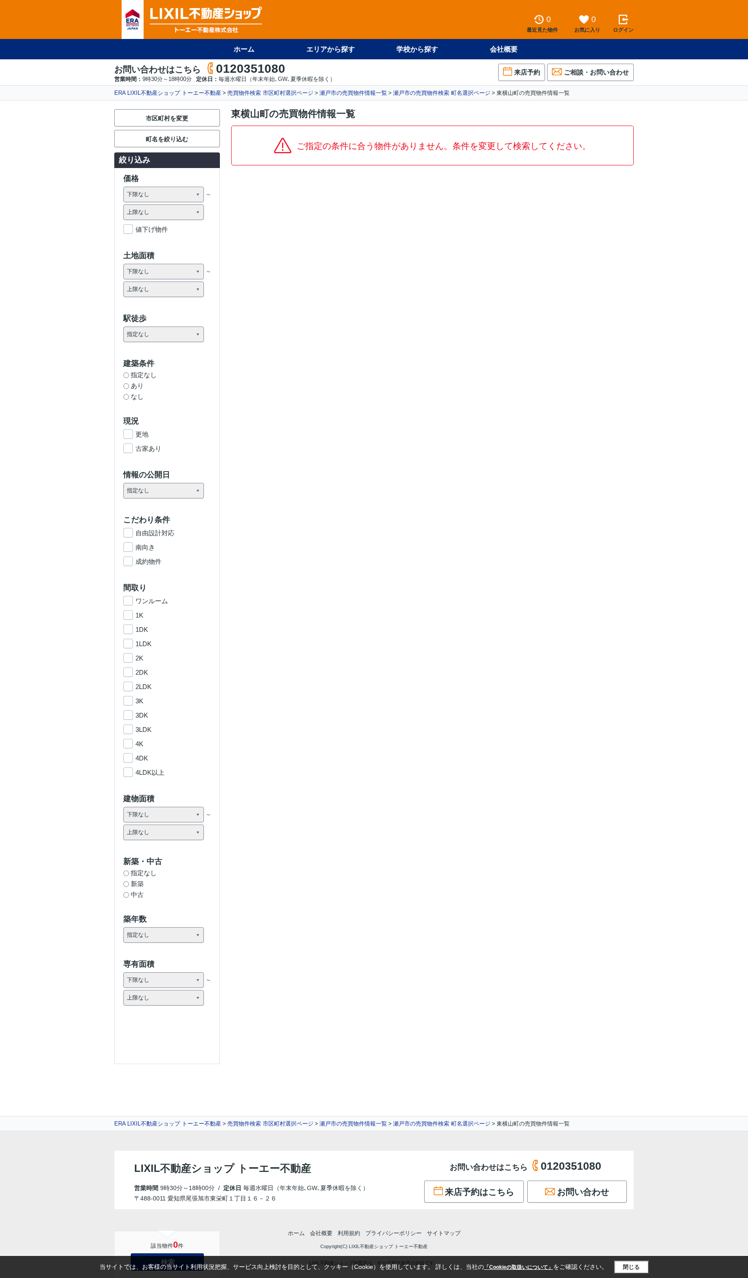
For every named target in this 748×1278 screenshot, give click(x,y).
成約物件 (148, 561)
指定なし (144, 375)
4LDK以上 (149, 772)
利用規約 (349, 1233)
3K (139, 701)
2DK (141, 672)
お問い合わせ (583, 1192)
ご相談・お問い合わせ (596, 72)
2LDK (143, 686)
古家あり (148, 448)
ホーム (244, 49)
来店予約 (527, 72)
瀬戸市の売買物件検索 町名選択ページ (441, 93)
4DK (141, 758)
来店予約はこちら (479, 1192)
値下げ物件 (151, 229)
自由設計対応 (154, 533)
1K (139, 615)
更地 (141, 434)
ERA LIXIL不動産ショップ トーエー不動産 (167, 93)
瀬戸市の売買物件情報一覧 (353, 93)
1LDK (143, 643)
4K (139, 743)
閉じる (631, 1267)
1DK (141, 629)
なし (137, 396)
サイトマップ (444, 1233)
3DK (141, 715)
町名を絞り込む (167, 139)
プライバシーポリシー (393, 1233)
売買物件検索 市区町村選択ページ (270, 93)
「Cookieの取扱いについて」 (518, 1267)
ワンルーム (151, 601)
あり (137, 385)
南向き (145, 547)
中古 (137, 894)
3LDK (143, 729)
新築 (137, 883)
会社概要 (504, 49)
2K (139, 658)
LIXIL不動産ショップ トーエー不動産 (222, 1168)
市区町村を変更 (167, 118)
